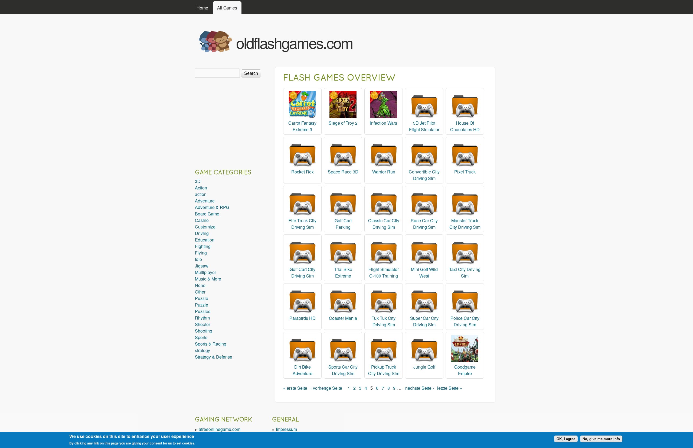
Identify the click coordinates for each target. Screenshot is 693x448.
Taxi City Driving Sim (464, 272)
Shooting (203, 331)
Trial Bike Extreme (343, 272)
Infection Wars (383, 123)
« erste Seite (295, 388)
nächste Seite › (419, 388)
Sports (201, 337)
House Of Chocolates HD (465, 126)
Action (201, 188)
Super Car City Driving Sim (424, 321)
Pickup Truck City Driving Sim (383, 370)
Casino (202, 220)
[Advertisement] (430, 40)
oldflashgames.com (294, 42)
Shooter (202, 324)
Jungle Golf (424, 367)
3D (198, 181)
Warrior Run (383, 172)
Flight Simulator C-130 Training (383, 272)
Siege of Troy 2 (343, 123)
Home (202, 8)
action (201, 194)
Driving (202, 233)
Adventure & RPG (212, 207)
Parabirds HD (302, 318)
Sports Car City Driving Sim (343, 370)
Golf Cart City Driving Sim (302, 272)
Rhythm (202, 318)
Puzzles (202, 311)
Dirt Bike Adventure (302, 370)
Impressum (286, 429)
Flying (201, 253)
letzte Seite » (449, 388)
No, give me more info (601, 439)
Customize (205, 227)
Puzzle (201, 298)
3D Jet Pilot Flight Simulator (424, 126)
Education (204, 240)
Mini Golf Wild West (424, 272)
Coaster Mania (343, 318)
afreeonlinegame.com (219, 429)
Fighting (203, 246)
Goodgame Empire (465, 370)
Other (200, 292)
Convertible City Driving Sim (424, 175)
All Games (227, 8)
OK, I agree (566, 439)
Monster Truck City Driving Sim (464, 223)
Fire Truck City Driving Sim (302, 223)
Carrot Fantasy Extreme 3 (302, 126)
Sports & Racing (210, 344)
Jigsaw (201, 266)
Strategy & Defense (213, 357)
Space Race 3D (343, 172)
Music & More (208, 279)
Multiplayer (205, 272)
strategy (202, 350)
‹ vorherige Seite (326, 388)
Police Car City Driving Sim (464, 321)
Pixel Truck (465, 172)
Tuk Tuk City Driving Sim (383, 321)
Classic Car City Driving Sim (383, 223)
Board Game (207, 214)
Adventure (205, 201)
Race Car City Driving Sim (424, 223)
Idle (198, 259)
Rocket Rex (302, 172)
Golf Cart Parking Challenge (343, 227)
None (200, 285)
